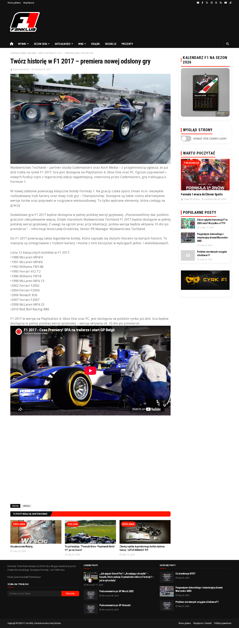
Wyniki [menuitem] (22, 44)
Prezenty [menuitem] (127, 44)
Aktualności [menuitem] (62, 44)
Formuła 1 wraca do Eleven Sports (202, 194)
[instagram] (211, 3)
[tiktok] (230, 3)
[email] (198, 3)
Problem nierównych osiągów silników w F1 (212, 253)
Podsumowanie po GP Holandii (115, 605)
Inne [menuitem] (80, 44)
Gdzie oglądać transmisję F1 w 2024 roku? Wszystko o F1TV (212, 221)
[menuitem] (12, 44)
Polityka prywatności (222, 623)
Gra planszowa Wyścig (21, 546)
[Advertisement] (90, 459)
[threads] (216, 3)
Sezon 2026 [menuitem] (40, 44)
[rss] (221, 3)
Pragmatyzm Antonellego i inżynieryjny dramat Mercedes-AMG (213, 237)
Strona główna (14, 2)
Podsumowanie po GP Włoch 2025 (116, 591)
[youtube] (225, 3)
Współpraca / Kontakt (202, 623)
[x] (207, 3)
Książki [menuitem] (95, 44)
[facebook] (202, 3)
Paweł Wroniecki (21, 69)
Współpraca (28, 2)
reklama (32, 53)
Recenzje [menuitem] (110, 44)
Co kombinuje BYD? (185, 573)
